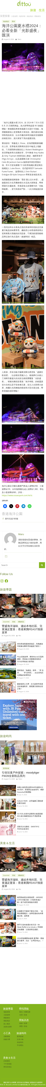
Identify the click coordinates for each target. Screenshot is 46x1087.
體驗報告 (37, 16)
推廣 (25, 1023)
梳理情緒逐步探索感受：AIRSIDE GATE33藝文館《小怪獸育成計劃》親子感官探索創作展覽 (30, 899)
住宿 (21, 1015)
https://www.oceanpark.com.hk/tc (17, 495)
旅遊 (33, 10)
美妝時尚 (20, 1042)
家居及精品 (8, 1067)
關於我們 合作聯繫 (10, 1082)
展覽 (21, 1026)
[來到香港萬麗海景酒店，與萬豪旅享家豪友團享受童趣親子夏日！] (8, 643)
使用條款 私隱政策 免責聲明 (32, 1082)
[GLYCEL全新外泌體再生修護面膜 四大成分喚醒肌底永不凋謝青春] (8, 813)
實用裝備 (6, 768)
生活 (42, 10)
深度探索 (5, 16)
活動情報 (7, 1036)
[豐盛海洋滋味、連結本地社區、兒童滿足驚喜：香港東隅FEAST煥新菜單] (23, 595)
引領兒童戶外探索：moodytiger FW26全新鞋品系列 (20, 774)
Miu (20, 636)
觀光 (21, 1012)
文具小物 (20, 1039)
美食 (25, 1015)
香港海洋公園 (12, 514)
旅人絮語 (7, 1024)
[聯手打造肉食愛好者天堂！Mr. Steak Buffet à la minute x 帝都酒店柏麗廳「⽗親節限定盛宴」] (8, 923)
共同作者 (20, 1082)
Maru (19, 39)
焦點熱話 (30, 16)
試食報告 (7, 1061)
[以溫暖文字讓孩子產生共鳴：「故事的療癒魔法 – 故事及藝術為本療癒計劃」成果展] (8, 910)
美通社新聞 (8, 1027)
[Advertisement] (23, 98)
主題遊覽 (14, 16)
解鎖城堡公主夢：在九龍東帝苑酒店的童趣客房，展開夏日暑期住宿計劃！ (30, 686)
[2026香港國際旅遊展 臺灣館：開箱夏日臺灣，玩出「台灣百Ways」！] (8, 937)
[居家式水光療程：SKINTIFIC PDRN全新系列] (8, 825)
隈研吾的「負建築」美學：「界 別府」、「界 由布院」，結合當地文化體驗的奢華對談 (30, 672)
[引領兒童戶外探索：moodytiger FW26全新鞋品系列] (23, 742)
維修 (21, 1023)
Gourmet (6, 622)
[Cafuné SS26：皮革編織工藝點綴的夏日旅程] (8, 800)
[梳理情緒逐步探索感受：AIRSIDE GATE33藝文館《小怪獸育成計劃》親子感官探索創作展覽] (8, 896)
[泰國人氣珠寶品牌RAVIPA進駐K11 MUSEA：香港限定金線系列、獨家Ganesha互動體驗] (8, 786)
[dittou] (24, 1)
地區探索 (22, 16)
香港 (13, 21)
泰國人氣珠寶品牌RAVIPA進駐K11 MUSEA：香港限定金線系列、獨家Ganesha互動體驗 (30, 789)
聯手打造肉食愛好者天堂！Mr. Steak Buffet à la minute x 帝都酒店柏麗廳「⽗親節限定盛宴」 (30, 927)
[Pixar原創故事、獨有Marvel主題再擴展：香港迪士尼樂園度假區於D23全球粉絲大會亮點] (8, 656)
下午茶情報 (8, 1064)
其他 (25, 1026)
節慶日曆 (7, 1039)
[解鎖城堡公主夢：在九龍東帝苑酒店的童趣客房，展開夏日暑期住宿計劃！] (8, 683)
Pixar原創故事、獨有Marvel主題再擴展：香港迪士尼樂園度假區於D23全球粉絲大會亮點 (30, 659)
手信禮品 (20, 1045)
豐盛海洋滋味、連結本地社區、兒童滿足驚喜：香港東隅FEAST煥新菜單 (22, 629)
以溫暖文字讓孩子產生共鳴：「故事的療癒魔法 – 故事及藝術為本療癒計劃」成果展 (30, 913)
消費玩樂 (27, 1012)
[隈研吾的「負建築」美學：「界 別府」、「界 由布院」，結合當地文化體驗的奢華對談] (8, 669)
